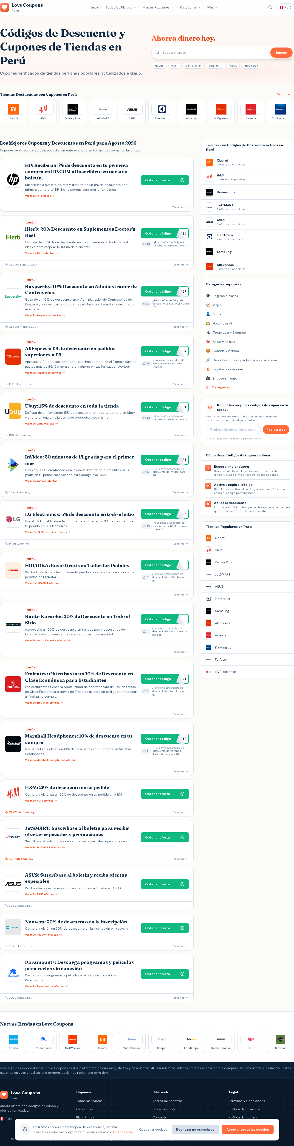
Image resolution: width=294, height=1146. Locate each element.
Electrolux (251, 65)
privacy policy (252, 438)
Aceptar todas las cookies (247, 1129)
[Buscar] (270, 7)
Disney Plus (193, 65)
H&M (174, 65)
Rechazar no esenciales (195, 1129)
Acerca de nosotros (168, 1101)
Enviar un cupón (165, 1109)
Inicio (95, 7)
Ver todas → (285, 94)
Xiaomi (159, 65)
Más (210, 7)
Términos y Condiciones (247, 1101)
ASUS (233, 65)
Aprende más (123, 1132)
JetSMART (215, 65)
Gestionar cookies (153, 1129)
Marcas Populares (156, 7)
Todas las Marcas (119, 7)
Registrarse (276, 430)
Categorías (188, 7)
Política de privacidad (245, 1109)
